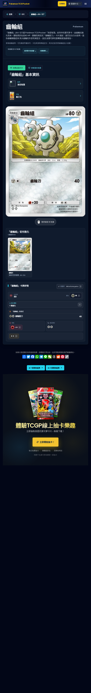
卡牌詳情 (43, 51)
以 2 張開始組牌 (53, 368)
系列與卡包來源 (30, 51)
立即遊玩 (62, 4)
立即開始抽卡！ (47, 442)
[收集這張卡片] (16, 67)
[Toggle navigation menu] (85, 3)
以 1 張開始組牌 (34, 368)
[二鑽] (14, 336)
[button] (74, 4)
